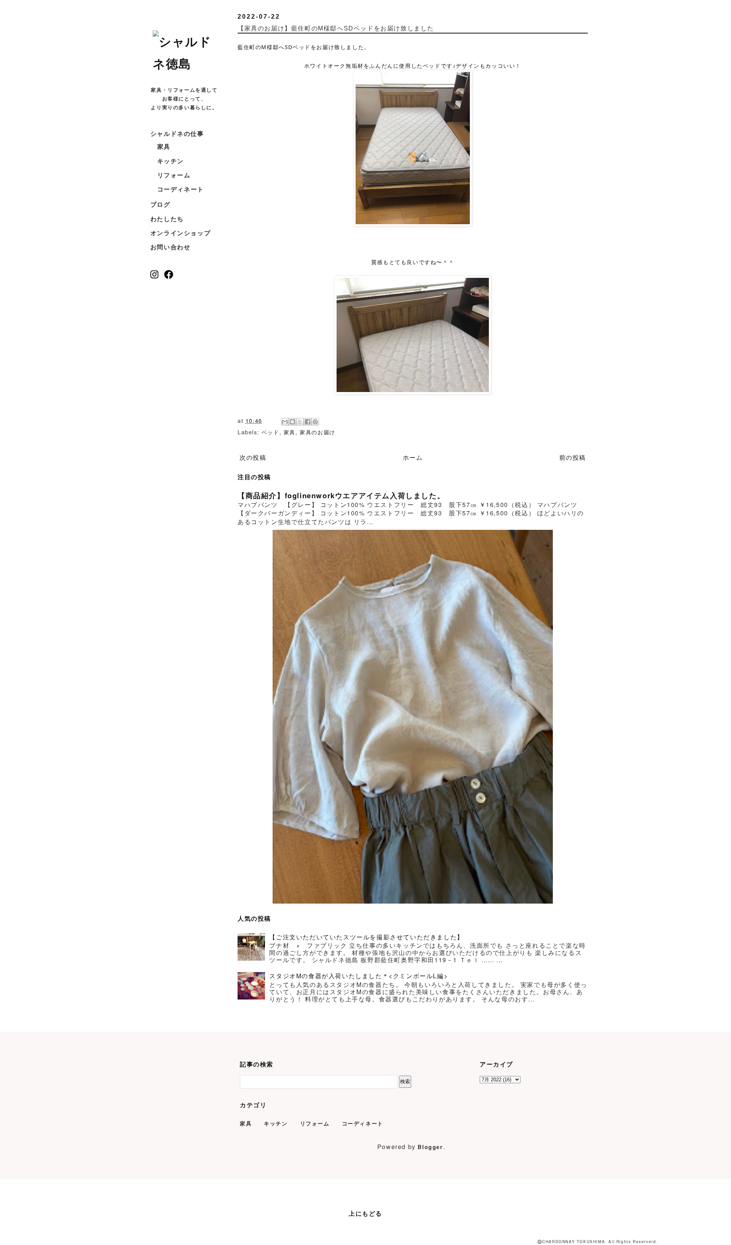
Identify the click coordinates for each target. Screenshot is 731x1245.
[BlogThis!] (292, 422)
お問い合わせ (170, 246)
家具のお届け (317, 432)
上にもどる (365, 1213)
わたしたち (167, 218)
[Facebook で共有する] (307, 422)
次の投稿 (252, 457)
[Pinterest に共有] (315, 422)
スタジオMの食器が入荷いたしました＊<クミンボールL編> (358, 975)
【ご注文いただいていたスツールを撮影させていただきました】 (366, 937)
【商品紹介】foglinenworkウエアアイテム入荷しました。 (341, 495)
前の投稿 (572, 457)
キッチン (170, 160)
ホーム (413, 457)
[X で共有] (300, 422)
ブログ (160, 204)
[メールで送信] (285, 422)
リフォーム (174, 175)
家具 (164, 146)
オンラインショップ (180, 232)
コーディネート (180, 189)
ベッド (270, 432)
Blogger (430, 1147)
